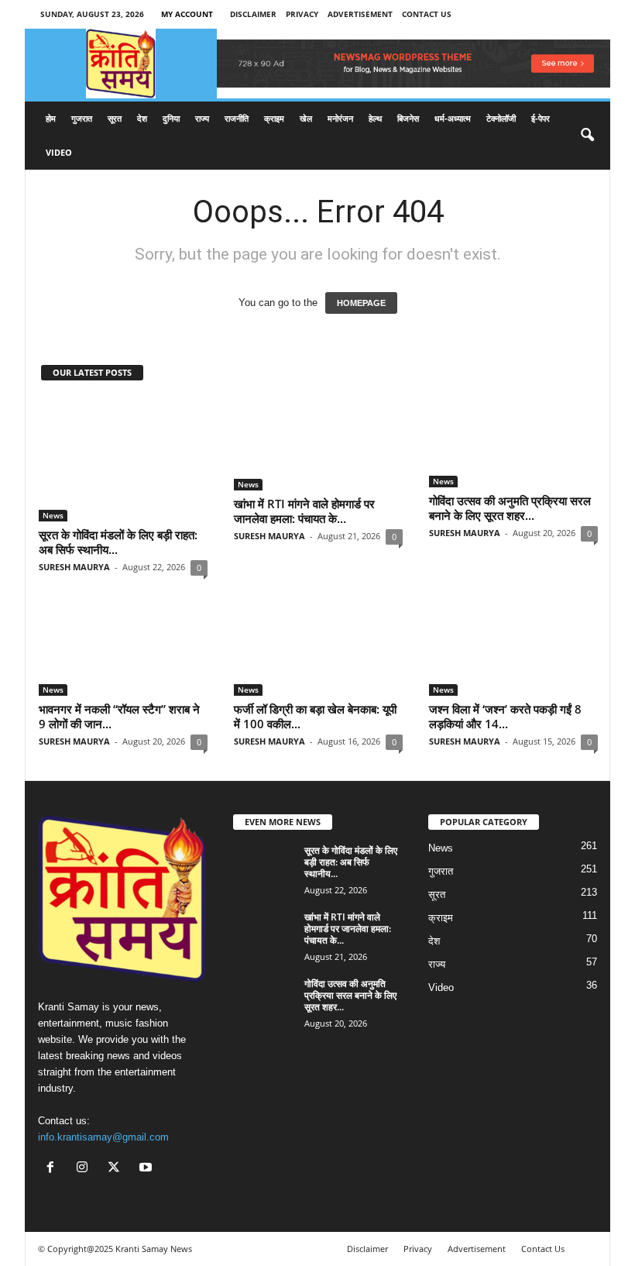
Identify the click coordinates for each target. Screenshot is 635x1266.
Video (59, 152)
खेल (306, 118)
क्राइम (274, 118)
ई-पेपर (540, 118)
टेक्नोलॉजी (501, 118)
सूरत (115, 118)
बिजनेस (408, 118)
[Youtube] (147, 1169)
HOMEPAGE (361, 303)
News (53, 515)
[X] (117, 1169)
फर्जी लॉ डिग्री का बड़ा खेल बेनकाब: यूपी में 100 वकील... (315, 716)
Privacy (302, 14)
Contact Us (426, 14)
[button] (587, 136)
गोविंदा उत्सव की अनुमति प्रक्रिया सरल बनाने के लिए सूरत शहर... (510, 508)
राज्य (202, 118)
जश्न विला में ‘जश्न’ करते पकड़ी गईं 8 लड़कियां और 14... (505, 716)
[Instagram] (85, 1169)
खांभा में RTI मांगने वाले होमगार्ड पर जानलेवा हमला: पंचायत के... (304, 511)
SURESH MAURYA (74, 567)
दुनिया (171, 118)
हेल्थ (375, 118)
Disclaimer (253, 14)
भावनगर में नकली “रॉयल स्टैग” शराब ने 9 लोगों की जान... (119, 716)
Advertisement (360, 14)
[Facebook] (54, 1169)
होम (51, 118)
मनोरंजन (340, 118)
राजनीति (237, 118)
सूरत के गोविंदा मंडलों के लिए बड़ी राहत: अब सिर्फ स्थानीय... (118, 542)
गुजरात (81, 118)
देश (142, 118)
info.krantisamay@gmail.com (103, 1137)
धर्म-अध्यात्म (452, 118)
